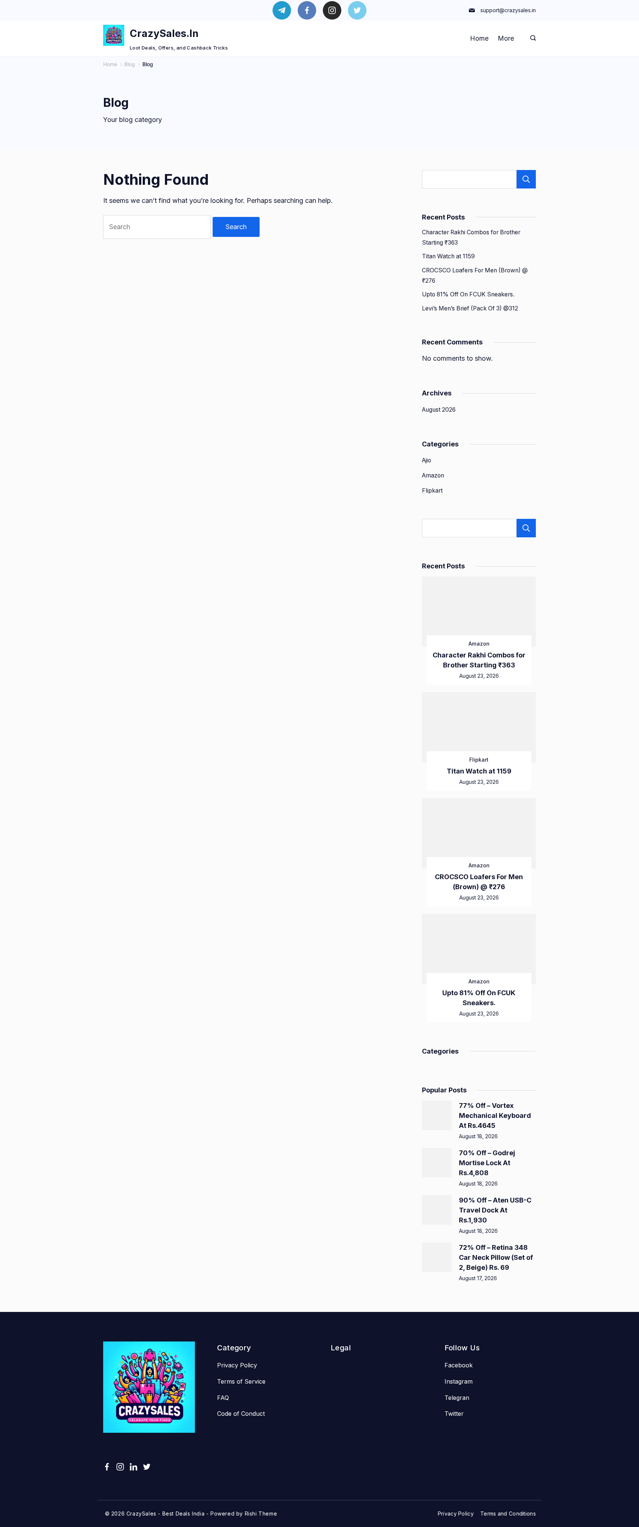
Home (479, 38)
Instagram (458, 1381)
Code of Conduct (241, 1413)
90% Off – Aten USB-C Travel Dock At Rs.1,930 (495, 1210)
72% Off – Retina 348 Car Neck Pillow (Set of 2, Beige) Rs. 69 (496, 1257)
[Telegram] (282, 10)
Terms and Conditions (508, 1513)
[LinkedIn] (133, 1466)
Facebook (458, 1365)
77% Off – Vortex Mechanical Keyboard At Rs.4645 (495, 1115)
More (506, 38)
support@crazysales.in (508, 10)
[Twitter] (357, 10)
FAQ (223, 1397)
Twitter (454, 1413)
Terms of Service (241, 1381)
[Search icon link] (531, 38)
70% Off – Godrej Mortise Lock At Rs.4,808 (487, 1163)
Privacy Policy (237, 1365)
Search (526, 179)
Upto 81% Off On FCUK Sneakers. (468, 294)
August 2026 (439, 409)
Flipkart (432, 490)
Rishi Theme (261, 1513)
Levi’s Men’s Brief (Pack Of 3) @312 (470, 308)
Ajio (426, 460)
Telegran (456, 1397)
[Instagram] (332, 10)
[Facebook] (307, 10)
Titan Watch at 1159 (448, 256)
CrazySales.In (164, 33)
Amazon (433, 475)
